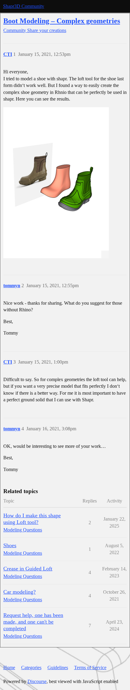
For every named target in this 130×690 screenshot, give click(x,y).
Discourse (37, 681)
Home (9, 667)
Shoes (9, 545)
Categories (31, 667)
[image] (56, 182)
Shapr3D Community (23, 6)
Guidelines (57, 667)
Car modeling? (19, 592)
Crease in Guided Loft (27, 569)
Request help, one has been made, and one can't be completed (33, 621)
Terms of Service (90, 667)
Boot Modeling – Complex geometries (61, 21)
